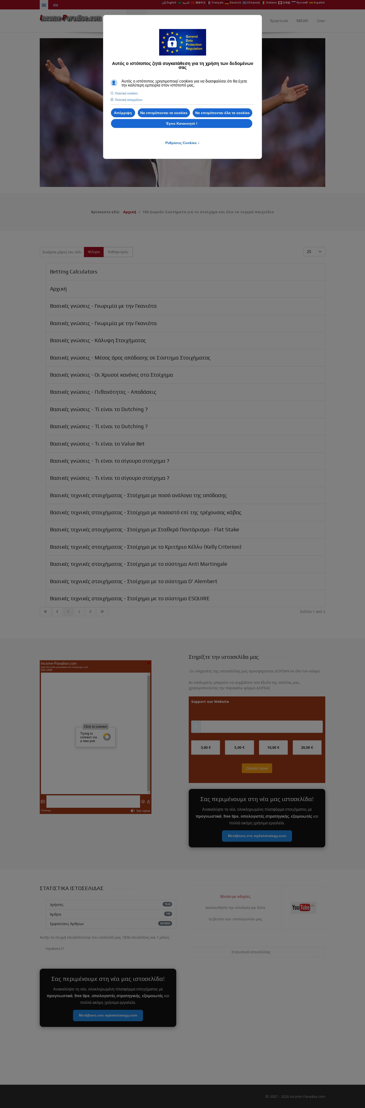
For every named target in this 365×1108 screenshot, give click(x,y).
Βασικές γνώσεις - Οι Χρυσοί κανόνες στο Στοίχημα (111, 375)
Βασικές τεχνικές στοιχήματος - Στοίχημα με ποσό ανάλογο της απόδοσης (138, 495)
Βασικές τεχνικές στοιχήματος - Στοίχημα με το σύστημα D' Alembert (134, 581)
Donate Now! (257, 768)
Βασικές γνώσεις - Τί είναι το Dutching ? (99, 409)
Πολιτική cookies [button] (126, 93)
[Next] (315, 113)
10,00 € (273, 747)
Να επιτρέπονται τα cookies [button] (163, 113)
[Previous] (50, 113)
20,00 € (307, 747)
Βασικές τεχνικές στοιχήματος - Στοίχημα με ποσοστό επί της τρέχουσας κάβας (146, 512)
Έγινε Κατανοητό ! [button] (181, 123)
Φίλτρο (94, 251)
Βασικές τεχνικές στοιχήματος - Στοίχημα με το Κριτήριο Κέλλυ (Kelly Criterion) (146, 547)
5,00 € (239, 747)
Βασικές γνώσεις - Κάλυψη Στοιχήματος (98, 340)
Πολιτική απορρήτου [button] (129, 100)
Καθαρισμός (118, 251)
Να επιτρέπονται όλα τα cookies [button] (222, 113)
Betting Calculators (73, 272)
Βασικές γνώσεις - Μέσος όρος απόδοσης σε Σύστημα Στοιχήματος (130, 358)
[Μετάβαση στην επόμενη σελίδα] (90, 611)
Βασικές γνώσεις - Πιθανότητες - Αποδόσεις (103, 392)
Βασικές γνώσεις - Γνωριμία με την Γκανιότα (103, 306)
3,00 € (206, 747)
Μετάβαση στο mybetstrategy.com (257, 836)
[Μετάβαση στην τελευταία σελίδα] (102, 611)
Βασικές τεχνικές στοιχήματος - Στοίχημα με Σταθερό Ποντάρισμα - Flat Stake (144, 529)
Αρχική (58, 289)
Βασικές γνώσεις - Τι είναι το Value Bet (97, 444)
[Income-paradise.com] (71, 17)
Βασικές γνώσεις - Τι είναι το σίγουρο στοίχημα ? (109, 461)
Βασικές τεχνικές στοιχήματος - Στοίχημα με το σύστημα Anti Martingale (138, 564)
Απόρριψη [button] (123, 113)
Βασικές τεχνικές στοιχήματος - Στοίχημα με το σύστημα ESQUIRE (130, 598)
